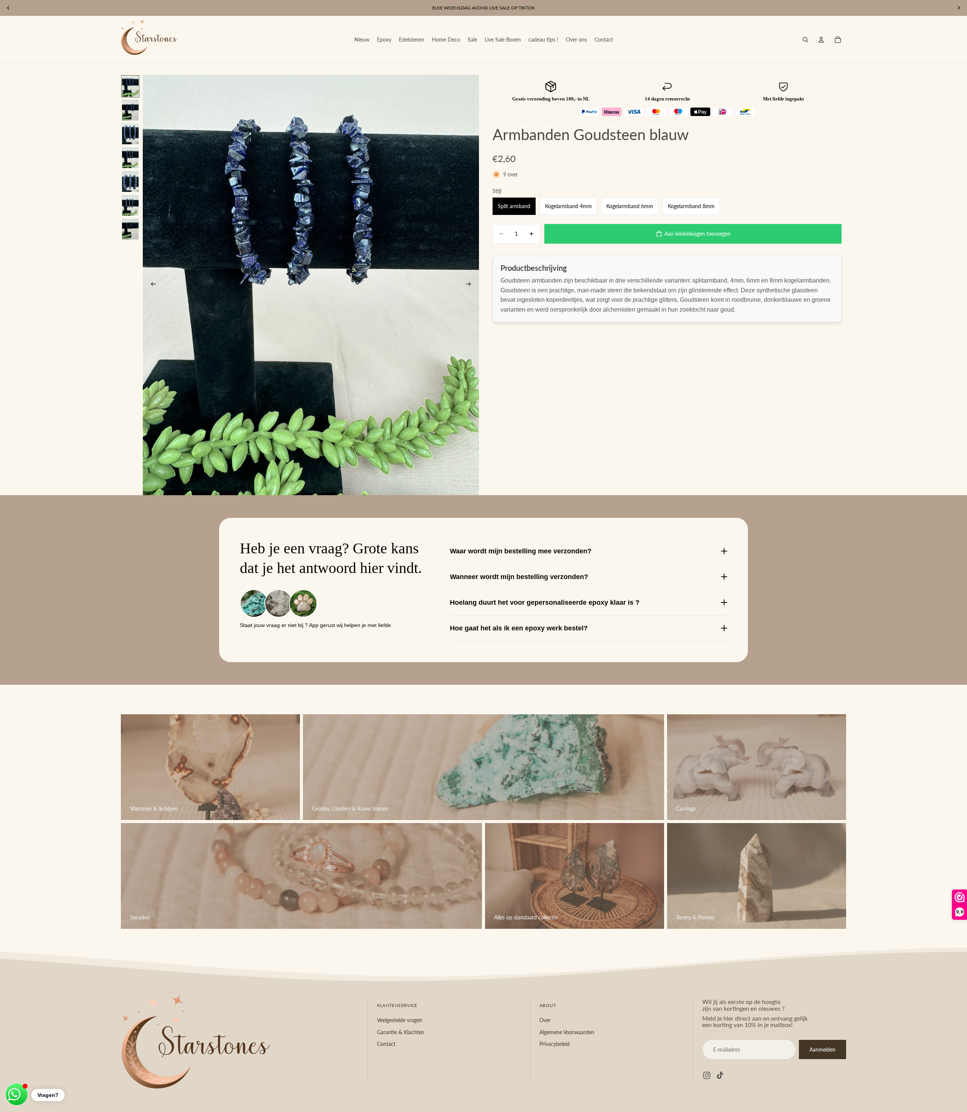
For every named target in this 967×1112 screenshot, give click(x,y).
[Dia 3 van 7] (130, 134)
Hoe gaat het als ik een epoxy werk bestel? (519, 628)
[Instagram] (706, 1075)
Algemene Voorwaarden (566, 1032)
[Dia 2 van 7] (130, 110)
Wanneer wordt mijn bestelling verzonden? (519, 577)
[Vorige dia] (151, 284)
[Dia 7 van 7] (130, 229)
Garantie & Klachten (400, 1032)
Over (545, 1020)
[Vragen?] (16, 1094)
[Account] (821, 39)
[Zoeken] (805, 39)
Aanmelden (822, 1049)
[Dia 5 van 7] (130, 181)
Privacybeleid (554, 1044)
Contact (386, 1044)
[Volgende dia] (470, 284)
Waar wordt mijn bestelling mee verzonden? (521, 551)
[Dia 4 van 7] (130, 157)
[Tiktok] (719, 1075)
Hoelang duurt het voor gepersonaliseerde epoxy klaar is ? (545, 602)
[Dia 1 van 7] (130, 86)
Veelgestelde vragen (399, 1020)
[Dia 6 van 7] (130, 205)
